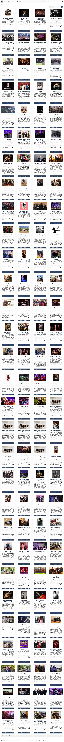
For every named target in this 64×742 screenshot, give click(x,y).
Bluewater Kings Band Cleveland (8, 431)
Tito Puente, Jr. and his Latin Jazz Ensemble (56, 650)
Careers (25, 740)
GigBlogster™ (36, 740)
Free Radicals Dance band (8, 720)
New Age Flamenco (56, 551)
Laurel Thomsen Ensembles (8, 308)
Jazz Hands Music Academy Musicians (24, 212)
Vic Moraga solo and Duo (8, 115)
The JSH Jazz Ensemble (40, 383)
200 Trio (40, 188)
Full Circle (8, 479)
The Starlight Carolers (24, 91)
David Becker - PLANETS (56, 479)
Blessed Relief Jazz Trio (24, 527)
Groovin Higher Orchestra (24, 308)
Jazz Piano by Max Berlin (40, 527)
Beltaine (8, 673)
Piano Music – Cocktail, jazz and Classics (40, 164)
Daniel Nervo (24, 114)
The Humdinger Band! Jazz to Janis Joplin (56, 43)
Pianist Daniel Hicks (8, 356)
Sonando (24, 356)
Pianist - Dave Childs (56, 383)
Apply (62, 7)
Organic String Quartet (56, 430)
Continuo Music (56, 283)
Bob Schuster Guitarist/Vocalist (56, 455)
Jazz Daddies (56, 114)
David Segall (40, 283)
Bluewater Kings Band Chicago (56, 406)
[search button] (62, 1)
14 (13, 735)
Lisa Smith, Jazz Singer (8, 211)
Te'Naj (40, 91)
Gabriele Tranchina (8, 235)
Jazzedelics (24, 649)
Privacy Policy (31, 740)
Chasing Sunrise (24, 625)
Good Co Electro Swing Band (24, 140)
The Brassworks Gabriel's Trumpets (40, 308)
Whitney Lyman (24, 283)
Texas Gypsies (24, 332)
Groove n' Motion (56, 211)
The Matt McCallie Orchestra (8, 406)
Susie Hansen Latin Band (40, 650)
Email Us (4, 30)
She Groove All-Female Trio (56, 235)
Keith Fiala (8, 139)
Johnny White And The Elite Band (56, 67)
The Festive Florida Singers (40, 67)
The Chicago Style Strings (24, 67)
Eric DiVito (8, 551)
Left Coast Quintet (56, 139)
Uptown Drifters (8, 283)
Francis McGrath (56, 673)
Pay (20, 1)
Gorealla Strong (8, 259)
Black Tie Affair (8, 188)
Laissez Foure (40, 673)
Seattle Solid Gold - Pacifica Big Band (8, 601)
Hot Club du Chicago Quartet (24, 552)
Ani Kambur (8, 504)
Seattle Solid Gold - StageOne (8, 164)
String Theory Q (40, 576)
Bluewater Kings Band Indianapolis (40, 455)
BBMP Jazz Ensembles (56, 527)
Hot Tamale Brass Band (56, 356)
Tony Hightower (40, 114)
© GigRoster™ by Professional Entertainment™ (8, 740)
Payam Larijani (40, 406)
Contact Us (14, 1)
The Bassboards (24, 406)
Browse (9, 1)
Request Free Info (10, 30)
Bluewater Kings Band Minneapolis (8, 455)
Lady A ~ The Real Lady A (40, 260)
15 (14, 735)
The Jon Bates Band (56, 163)
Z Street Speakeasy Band (24, 43)
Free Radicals (56, 91)
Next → (16, 735)
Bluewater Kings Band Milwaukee (40, 431)
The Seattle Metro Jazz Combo (24, 576)
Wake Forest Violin (8, 383)
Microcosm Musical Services (40, 552)
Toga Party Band (40, 697)
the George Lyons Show (24, 259)
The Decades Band (24, 479)
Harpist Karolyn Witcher (8, 333)
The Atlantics (24, 504)
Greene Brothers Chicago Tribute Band (8, 43)
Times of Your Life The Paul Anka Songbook (56, 308)
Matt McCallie (56, 697)
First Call (56, 259)
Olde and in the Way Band (8, 650)
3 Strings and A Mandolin (40, 601)
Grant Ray (40, 332)
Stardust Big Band (8, 697)
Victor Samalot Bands (8, 576)
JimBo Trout (24, 600)
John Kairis (56, 720)
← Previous (3, 735)
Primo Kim (24, 720)
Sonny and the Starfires (8, 625)
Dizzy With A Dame (24, 383)
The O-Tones (40, 211)
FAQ (17, 1)
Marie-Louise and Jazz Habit (8, 67)
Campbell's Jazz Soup (56, 188)
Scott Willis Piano (8, 91)
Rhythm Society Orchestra (40, 140)
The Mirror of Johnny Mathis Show (24, 19)
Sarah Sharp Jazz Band (56, 332)
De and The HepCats (40, 235)
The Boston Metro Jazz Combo (40, 43)
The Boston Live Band (56, 18)
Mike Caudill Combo (56, 504)
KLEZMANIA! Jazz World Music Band (56, 576)
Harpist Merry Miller (56, 600)
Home (6, 1)
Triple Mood (24, 673)
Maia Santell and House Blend (24, 455)
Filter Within (52, 7)
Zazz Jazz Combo (40, 504)
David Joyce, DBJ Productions (40, 625)
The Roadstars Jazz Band (8, 19)
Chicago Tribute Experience (40, 19)
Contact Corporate (20, 740)
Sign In (40, 1)
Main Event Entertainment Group (40, 720)
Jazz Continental (8, 527)
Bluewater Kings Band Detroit (24, 431)
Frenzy (56, 625)
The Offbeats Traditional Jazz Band (40, 357)
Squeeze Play (24, 697)
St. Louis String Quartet (24, 235)
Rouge (24, 163)
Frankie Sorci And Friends (40, 480)
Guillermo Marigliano (24, 188)
